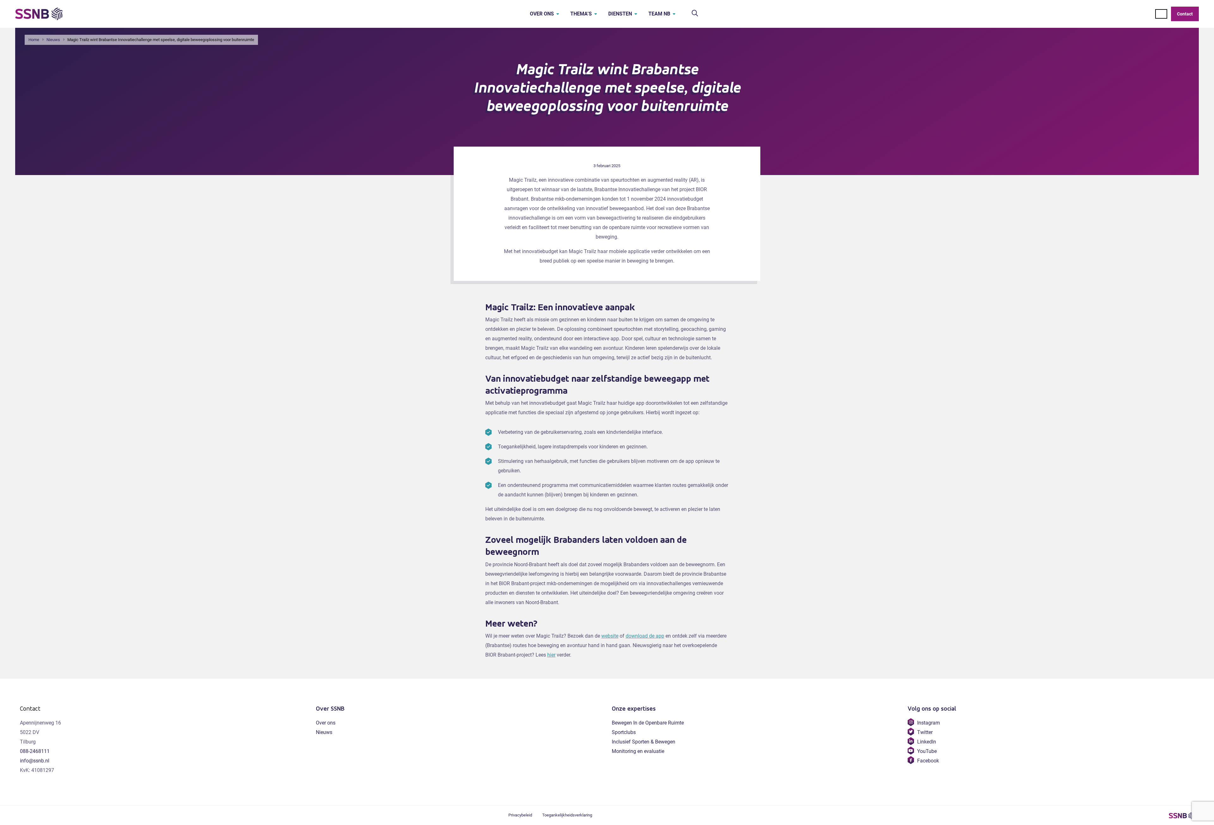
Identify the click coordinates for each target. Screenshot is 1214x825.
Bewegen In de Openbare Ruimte (648, 723)
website (609, 636)
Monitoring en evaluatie (638, 751)
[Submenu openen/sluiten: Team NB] (674, 14)
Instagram (928, 723)
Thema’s (581, 14)
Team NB (659, 14)
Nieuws (324, 732)
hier (551, 655)
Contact (1185, 13)
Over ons (542, 14)
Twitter (925, 732)
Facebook (928, 761)
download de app (645, 636)
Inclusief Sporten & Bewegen (643, 742)
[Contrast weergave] (1161, 14)
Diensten (620, 14)
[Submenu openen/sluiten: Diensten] (635, 14)
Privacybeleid (520, 815)
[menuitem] (540, 14)
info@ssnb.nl (34, 761)
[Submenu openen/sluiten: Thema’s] (595, 14)
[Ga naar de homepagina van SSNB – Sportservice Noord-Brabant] (39, 14)
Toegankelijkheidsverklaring (567, 815)
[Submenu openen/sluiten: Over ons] (557, 14)
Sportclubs (624, 732)
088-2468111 (35, 751)
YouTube (927, 751)
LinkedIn (926, 742)
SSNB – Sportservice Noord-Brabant (1181, 815)
